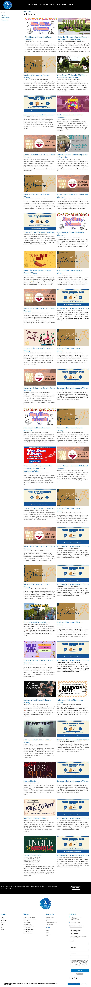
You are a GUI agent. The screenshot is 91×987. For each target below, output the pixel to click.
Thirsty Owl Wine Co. (28, 933)
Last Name (73, 953)
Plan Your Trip (43, 4)
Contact (70, 4)
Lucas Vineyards (27, 922)
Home (28, 4)
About (58, 4)
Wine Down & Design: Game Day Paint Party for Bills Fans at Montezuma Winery (38, 468)
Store (64, 4)
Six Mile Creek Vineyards (29, 929)
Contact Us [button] (75, 887)
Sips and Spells (30, 781)
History (47, 930)
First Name (73, 947)
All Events (3, 15)
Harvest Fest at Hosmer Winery (37, 622)
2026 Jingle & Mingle (32, 855)
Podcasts (48, 934)
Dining (47, 920)
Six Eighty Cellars (27, 927)
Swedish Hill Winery (28, 931)
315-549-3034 (34, 886)
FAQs (47, 932)
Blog (47, 935)
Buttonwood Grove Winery (29, 917)
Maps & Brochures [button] (76, 926)
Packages (3, 922)
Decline (83, 984)
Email (72, 940)
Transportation (49, 924)
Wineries (34, 4)
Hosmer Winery (27, 920)
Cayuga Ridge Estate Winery (30, 919)
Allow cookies (73, 984)
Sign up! (80, 970)
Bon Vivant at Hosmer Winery (36, 818)
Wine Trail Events (5, 17)
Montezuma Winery (28, 924)
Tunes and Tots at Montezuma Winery (39, 115)
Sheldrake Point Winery (29, 926)
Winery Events (4, 20)
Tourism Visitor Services (51, 922)
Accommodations (50, 917)
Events (52, 4)
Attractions (48, 919)
